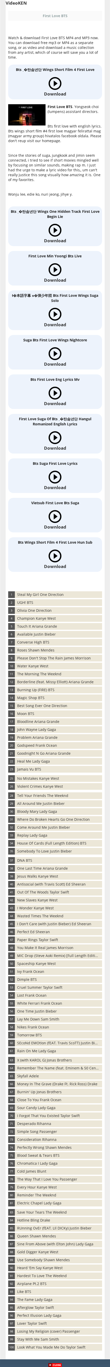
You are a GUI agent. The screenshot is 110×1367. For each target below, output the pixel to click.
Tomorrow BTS (29, 1035)
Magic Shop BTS (31, 697)
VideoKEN (16, 3)
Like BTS (24, 1291)
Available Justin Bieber (36, 634)
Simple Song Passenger (37, 1131)
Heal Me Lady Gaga (33, 761)
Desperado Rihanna (34, 1123)
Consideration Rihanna (37, 1139)
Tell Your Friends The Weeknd (42, 795)
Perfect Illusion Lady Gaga (39, 1315)
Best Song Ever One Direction (42, 705)
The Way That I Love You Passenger (47, 1179)
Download (55, 94)
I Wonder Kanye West (35, 908)
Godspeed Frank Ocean (37, 745)
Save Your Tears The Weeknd (42, 1212)
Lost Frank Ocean (32, 995)
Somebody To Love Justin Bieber (44, 851)
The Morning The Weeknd (39, 673)
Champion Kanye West (36, 618)
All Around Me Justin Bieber (41, 803)
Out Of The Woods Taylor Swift (43, 892)
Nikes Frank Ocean (33, 1027)
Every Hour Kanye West (37, 1187)
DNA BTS (24, 860)
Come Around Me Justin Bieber (43, 827)
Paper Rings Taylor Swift (37, 939)
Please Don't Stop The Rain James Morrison (54, 658)
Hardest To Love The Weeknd (42, 1275)
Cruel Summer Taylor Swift (39, 987)
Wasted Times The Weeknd (40, 915)
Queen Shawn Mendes (36, 1236)
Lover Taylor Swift (32, 1323)
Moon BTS (25, 713)
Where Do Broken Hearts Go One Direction (53, 819)
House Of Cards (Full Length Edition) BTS (51, 843)
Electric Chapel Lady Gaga (39, 1203)
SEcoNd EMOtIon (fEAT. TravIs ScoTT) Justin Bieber (59, 1042)
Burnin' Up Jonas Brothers (39, 1091)
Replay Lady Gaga (32, 835)
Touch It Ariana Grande (37, 626)
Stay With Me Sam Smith (38, 1339)
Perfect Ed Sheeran (33, 931)
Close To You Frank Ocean (39, 1099)
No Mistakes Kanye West (38, 778)
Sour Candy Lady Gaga (36, 1107)
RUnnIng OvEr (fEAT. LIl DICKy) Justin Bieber (54, 1228)
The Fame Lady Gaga (34, 1299)
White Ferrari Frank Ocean (39, 1003)
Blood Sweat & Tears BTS (38, 1155)
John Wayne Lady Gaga (36, 729)
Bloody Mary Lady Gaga (37, 811)
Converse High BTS (33, 642)
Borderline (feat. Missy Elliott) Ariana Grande (55, 681)
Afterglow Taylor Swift (35, 1307)
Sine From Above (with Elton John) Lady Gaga (55, 1244)
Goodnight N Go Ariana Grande (44, 753)
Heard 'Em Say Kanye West (40, 1267)
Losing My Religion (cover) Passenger (48, 1331)
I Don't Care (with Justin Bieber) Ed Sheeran (54, 923)
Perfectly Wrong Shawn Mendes (44, 1147)
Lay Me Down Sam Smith (38, 1019)
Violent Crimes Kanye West (40, 786)
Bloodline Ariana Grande (38, 721)
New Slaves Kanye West (37, 900)
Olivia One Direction (34, 610)
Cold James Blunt (31, 1171)
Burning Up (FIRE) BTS (35, 689)
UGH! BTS (25, 602)
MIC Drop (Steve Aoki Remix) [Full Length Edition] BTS (59, 955)
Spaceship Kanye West (36, 963)
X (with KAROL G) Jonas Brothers (44, 1060)
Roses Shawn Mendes (35, 650)
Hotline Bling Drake (33, 1220)
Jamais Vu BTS (29, 769)
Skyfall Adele (28, 1076)
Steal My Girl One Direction (40, 594)
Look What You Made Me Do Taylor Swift (51, 1347)
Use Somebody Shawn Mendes (43, 1259)
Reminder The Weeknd (36, 1195)
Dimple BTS (27, 979)
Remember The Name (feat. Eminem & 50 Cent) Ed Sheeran (59, 1068)
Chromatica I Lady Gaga (37, 1163)
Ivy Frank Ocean (30, 971)
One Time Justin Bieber (37, 1011)
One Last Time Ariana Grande (42, 868)
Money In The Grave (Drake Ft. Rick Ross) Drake (57, 1083)
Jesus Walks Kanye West (37, 876)
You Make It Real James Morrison (45, 947)
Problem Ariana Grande (37, 737)
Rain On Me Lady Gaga (36, 1050)
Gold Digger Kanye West (37, 1251)
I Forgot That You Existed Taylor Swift (48, 1115)
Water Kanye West (32, 666)
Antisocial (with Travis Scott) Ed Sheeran (51, 884)
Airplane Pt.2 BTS (32, 1283)
